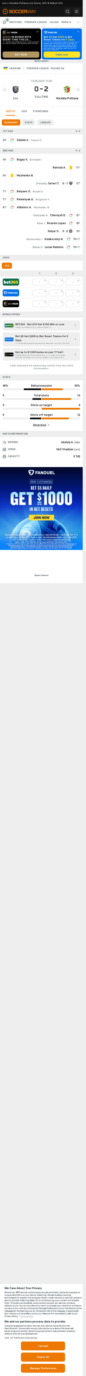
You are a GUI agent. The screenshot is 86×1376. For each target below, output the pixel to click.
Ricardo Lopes (56, 223)
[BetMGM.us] (11, 303)
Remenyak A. (25, 199)
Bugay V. (22, 159)
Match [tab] (10, 111)
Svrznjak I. (36, 159)
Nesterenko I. (34, 239)
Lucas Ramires (54, 247)
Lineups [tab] (45, 122)
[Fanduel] (11, 292)
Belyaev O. (24, 191)
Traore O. (36, 140)
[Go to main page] (22, 11)
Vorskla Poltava (67, 98)
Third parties (26, 1316)
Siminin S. (23, 140)
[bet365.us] (11, 282)
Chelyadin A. (40, 215)
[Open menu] (76, 11)
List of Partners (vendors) (20, 1337)
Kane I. (41, 223)
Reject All (43, 1357)
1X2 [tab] (6, 265)
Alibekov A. (24, 207)
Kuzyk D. (38, 191)
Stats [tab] (29, 122)
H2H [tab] (24, 111)
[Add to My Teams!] (4, 89)
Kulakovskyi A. (54, 239)
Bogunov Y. (43, 199)
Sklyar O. (37, 247)
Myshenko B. (42, 207)
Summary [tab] (11, 122)
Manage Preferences (43, 1368)
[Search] (67, 11)
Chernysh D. (58, 215)
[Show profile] (15, 89)
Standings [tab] (40, 111)
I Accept (43, 1345)
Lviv (15, 98)
